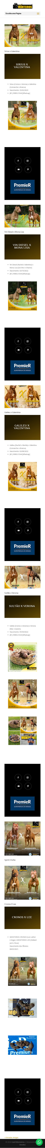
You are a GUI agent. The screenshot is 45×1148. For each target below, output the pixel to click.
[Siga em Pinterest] (28, 169)
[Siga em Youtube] (18, 169)
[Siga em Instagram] (27, 160)
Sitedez (22, 1145)
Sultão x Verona (11, 593)
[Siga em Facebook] (18, 160)
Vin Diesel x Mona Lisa (14, 232)
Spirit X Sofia (9, 860)
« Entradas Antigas (11, 1137)
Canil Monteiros (18, 1142)
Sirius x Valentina (11, 51)
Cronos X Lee (10, 904)
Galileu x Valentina (12, 412)
